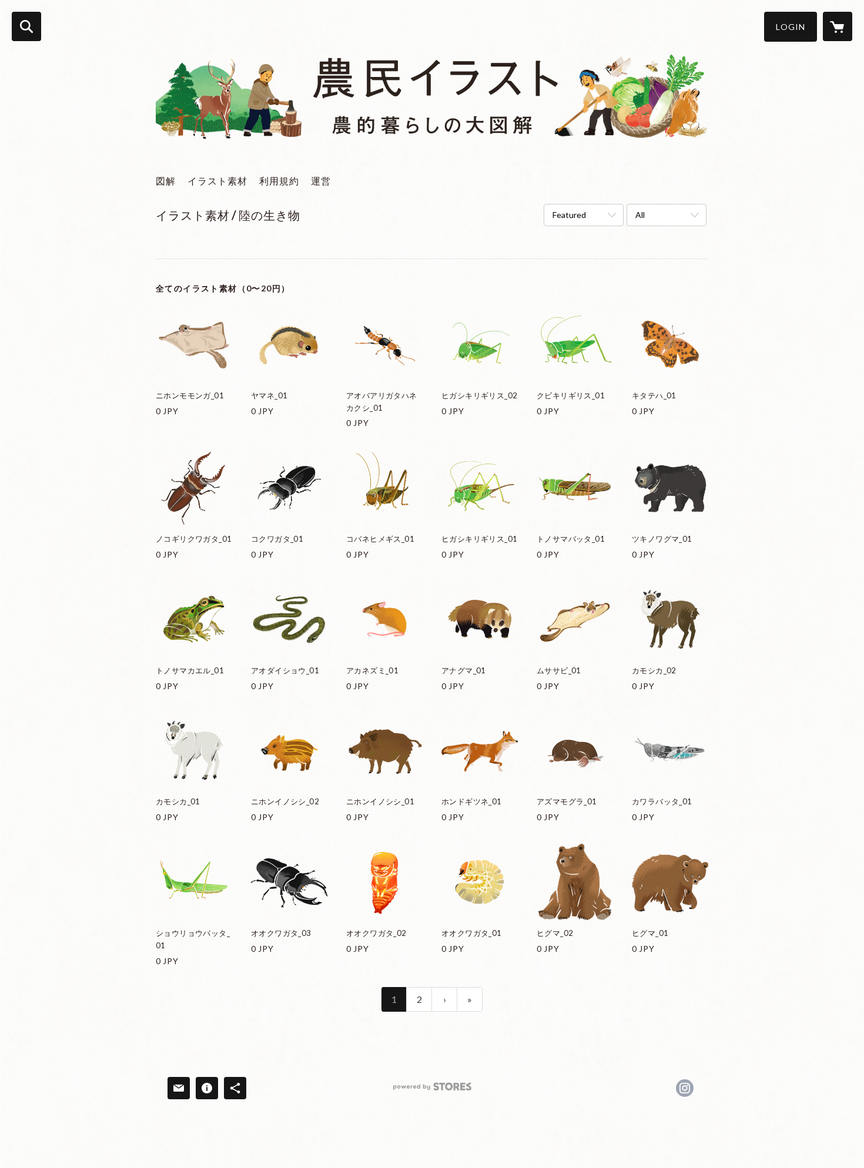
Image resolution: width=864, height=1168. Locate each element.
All (640, 215)
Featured (569, 215)
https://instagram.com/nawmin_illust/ (685, 1088)
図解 (166, 180)
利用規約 (279, 180)
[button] (790, 27)
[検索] (26, 26)
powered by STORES (432, 1090)
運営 (321, 180)
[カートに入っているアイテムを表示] (837, 26)
